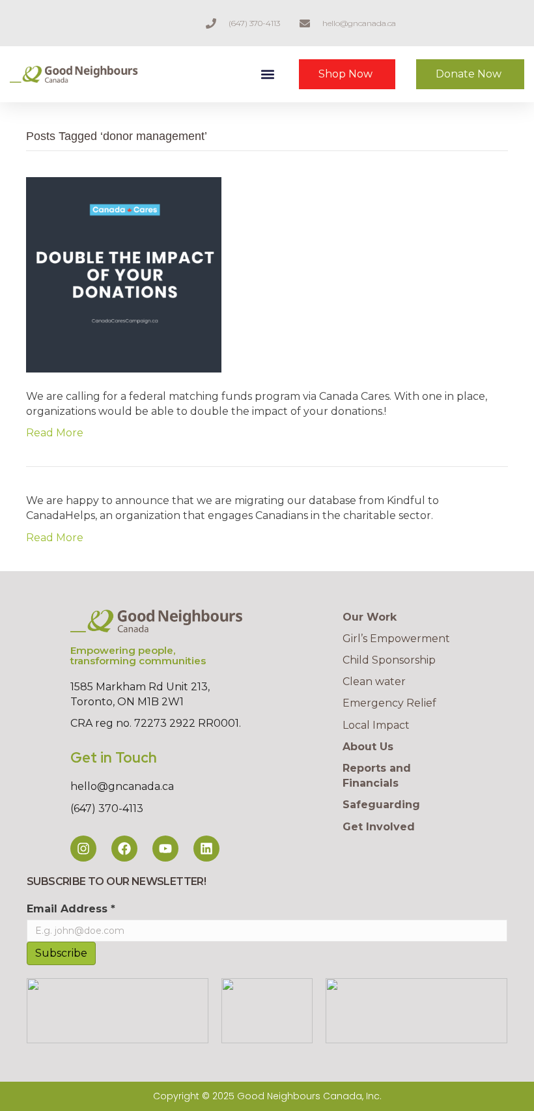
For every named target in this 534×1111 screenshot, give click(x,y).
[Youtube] (165, 849)
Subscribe (61, 953)
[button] (267, 74)
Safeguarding (381, 804)
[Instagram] (83, 849)
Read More (54, 433)
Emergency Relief (389, 703)
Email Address (71, 909)
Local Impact (376, 725)
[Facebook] (124, 849)
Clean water (374, 681)
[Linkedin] (206, 849)
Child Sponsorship (389, 660)
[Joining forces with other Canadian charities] (123, 274)
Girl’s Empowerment (396, 638)
